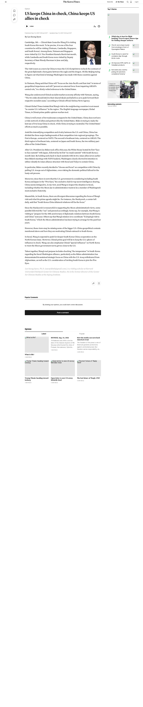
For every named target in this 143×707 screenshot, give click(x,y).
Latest (44, 334)
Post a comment (63, 313)
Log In (136, 2)
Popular (82, 334)
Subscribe (110, 2)
